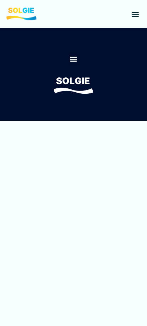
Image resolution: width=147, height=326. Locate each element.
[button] (135, 14)
